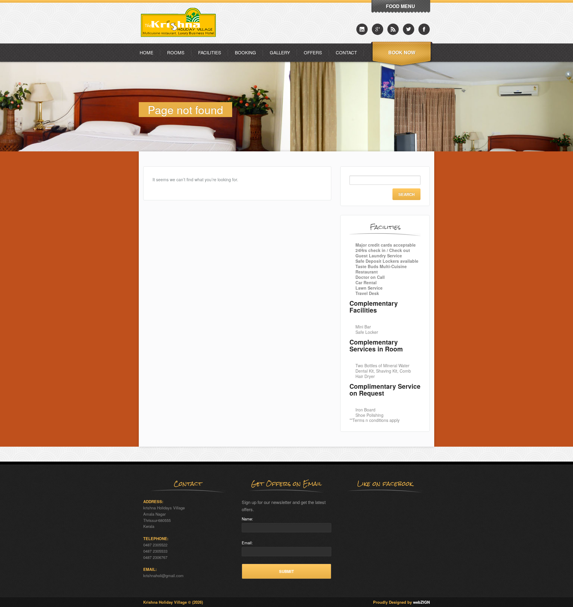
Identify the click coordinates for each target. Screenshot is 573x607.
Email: (247, 542)
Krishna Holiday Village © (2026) (173, 602)
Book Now (401, 52)
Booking (245, 52)
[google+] (377, 29)
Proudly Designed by (401, 602)
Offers (313, 52)
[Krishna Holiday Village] (180, 41)
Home (146, 52)
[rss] (393, 29)
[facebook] (424, 29)
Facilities (209, 52)
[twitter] (408, 29)
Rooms (175, 52)
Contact (346, 52)
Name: (247, 519)
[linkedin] (362, 29)
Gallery (280, 52)
